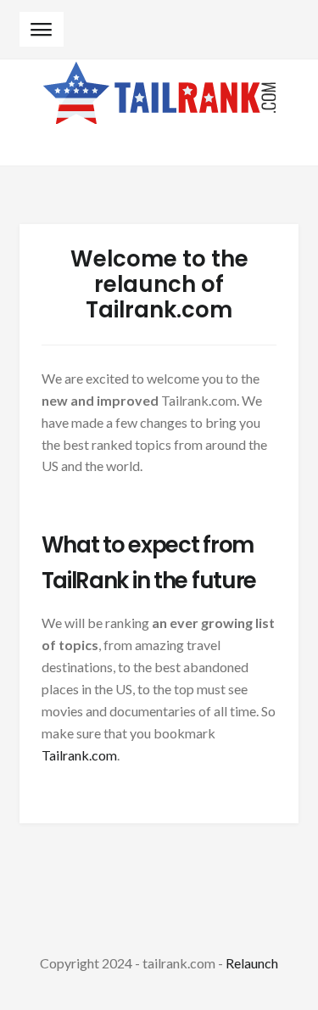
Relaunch (252, 963)
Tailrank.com (79, 755)
